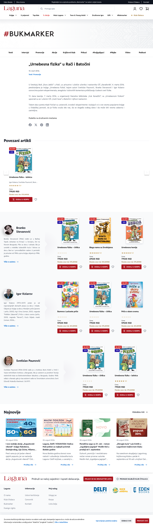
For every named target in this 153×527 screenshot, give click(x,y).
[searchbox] (76, 8)
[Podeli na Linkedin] (47, 124)
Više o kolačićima (61, 522)
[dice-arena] (120, 490)
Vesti (30, 74)
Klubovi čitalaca (133, 2)
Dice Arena (20, 2)
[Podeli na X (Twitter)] (35, 124)
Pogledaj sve (138, 412)
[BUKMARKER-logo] (29, 33)
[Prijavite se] (135, 9)
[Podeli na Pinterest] (41, 124)
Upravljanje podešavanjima (106, 521)
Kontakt (146, 2)
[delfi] (100, 490)
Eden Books (8, 2)
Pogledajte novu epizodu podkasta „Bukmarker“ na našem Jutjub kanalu (76, 2)
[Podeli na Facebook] (30, 124)
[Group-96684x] (141, 490)
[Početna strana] (15, 8)
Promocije (37, 74)
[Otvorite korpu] (147, 9)
